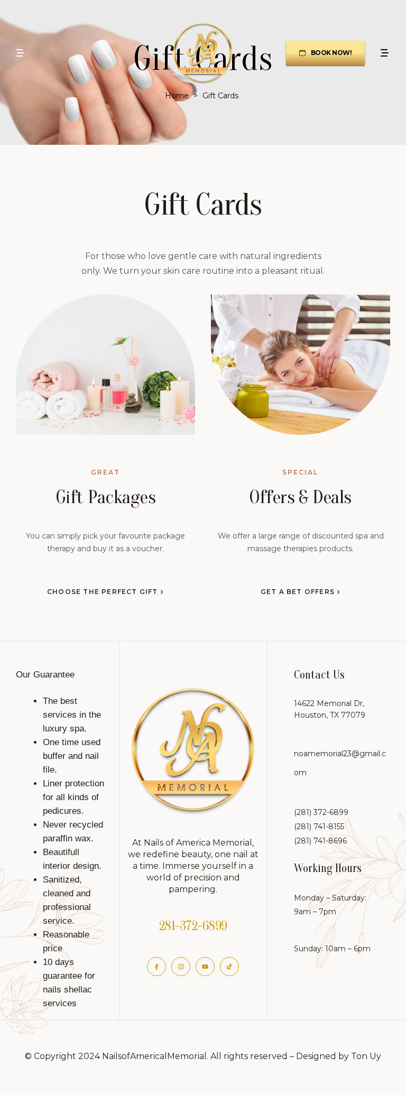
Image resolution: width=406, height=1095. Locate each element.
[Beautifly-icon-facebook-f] (156, 966)
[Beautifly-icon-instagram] (180, 966)
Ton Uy (366, 1056)
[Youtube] (205, 966)
